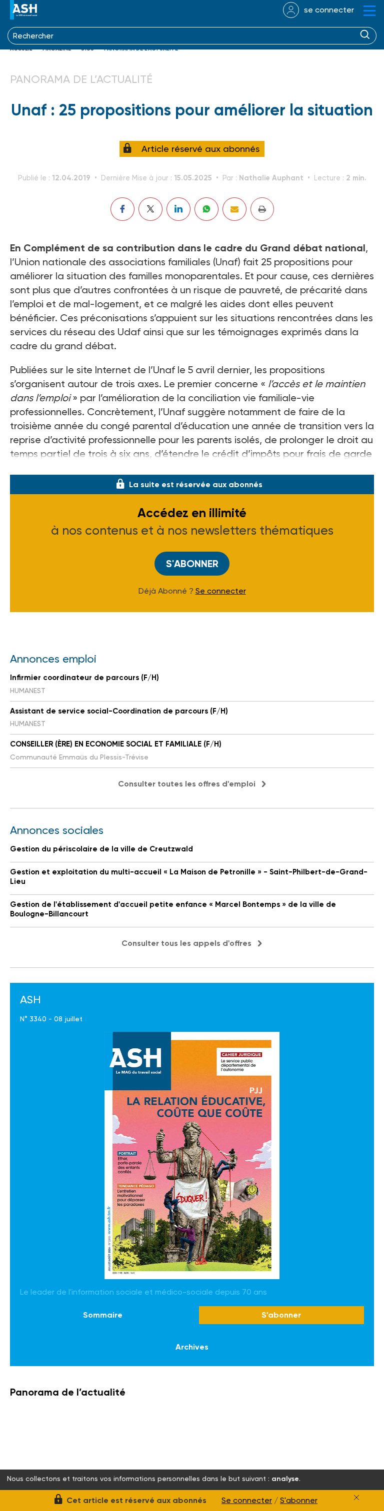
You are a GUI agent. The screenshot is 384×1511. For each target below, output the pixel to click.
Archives (192, 1347)
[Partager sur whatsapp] (206, 209)
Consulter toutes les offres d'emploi (187, 783)
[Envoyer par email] (234, 209)
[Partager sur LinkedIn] (178, 209)
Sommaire (102, 1315)
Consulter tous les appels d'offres (187, 943)
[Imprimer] (262, 209)
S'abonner (192, 564)
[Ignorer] (356, 1497)
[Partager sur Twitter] (150, 209)
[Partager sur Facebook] (122, 209)
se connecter (329, 9)
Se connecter (221, 591)
